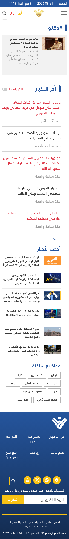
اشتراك (13, 499)
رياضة (34, 452)
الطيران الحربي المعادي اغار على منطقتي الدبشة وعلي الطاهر (38, 191)
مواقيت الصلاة (40, 526)
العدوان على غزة (32, 391)
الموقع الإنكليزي (53, 522)
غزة (20, 375)
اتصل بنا (28, 526)
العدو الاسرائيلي (47, 399)
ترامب (13, 383)
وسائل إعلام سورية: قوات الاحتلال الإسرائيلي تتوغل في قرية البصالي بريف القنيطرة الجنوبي (31, 107)
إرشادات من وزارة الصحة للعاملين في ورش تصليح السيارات (34, 135)
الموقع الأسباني (19, 522)
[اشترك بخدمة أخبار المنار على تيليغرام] (56, 480)
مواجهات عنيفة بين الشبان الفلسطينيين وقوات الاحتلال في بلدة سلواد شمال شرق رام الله (32, 163)
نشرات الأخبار (34, 439)
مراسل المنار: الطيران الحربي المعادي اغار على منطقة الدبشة (34, 216)
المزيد (57, 238)
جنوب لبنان (31, 383)
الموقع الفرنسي (36, 522)
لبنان (54, 375)
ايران (54, 391)
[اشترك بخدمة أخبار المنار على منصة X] (37, 480)
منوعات (57, 452)
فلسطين (36, 375)
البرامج (11, 436)
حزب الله (52, 383)
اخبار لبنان (22, 399)
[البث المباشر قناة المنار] (27, 480)
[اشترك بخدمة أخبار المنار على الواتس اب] (47, 480)
